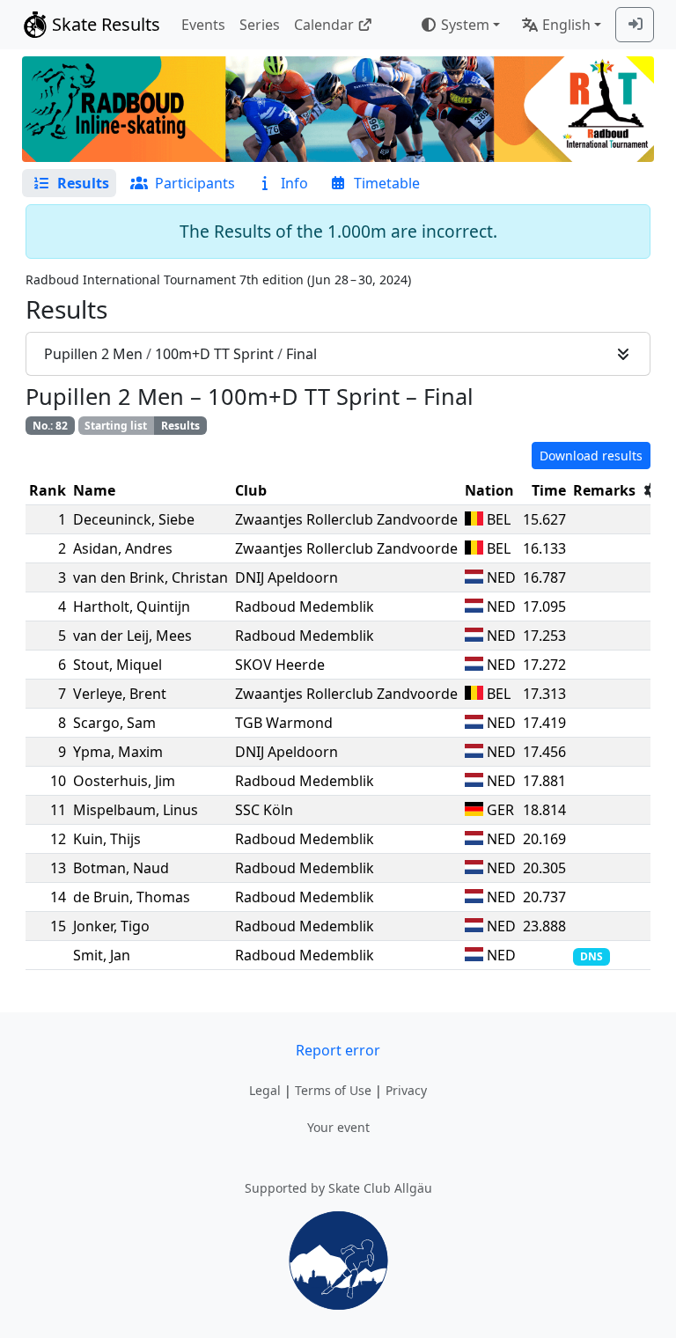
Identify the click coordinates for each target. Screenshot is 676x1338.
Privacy (406, 1090)
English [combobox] (566, 24)
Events (203, 24)
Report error (338, 1050)
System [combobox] (465, 24)
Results (180, 425)
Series (259, 24)
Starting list (115, 425)
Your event (338, 1127)
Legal (265, 1090)
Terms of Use (333, 1090)
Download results (591, 455)
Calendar (324, 24)
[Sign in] (634, 24)
